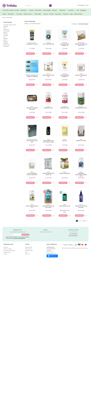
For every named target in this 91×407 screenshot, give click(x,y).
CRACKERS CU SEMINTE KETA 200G (32, 108)
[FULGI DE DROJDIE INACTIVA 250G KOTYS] (32, 163)
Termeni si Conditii (7, 249)
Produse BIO (6, 46)
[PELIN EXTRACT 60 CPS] (64, 196)
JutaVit (81, 73)
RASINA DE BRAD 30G (65, 173)
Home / (4, 17)
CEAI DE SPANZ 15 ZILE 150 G (32, 141)
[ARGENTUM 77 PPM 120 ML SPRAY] (81, 196)
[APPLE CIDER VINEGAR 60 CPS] (32, 196)
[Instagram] (48, 234)
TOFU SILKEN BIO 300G (48, 44)
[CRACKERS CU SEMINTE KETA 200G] (32, 98)
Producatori (65, 14)
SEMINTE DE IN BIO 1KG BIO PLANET (48, 206)
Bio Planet (48, 204)
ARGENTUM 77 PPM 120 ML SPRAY (81, 206)
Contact (5, 254)
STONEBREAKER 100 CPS (81, 108)
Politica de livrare (7, 252)
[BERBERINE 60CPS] (48, 98)
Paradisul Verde (81, 42)
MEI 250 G (64, 140)
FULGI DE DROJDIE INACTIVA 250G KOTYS (32, 174)
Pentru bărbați (6, 31)
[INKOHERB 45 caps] (64, 98)
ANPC (26, 252)
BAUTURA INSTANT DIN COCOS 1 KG (48, 174)
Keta (32, 106)
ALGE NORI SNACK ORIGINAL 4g (64, 44)
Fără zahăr (5, 43)
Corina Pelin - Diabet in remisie (9, 24)
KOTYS (81, 139)
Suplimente (5, 26)
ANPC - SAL (27, 254)
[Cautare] (50, 5)
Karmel (64, 139)
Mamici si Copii (6, 44)
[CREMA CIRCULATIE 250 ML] (48, 66)
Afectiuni (5, 32)
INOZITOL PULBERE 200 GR (81, 75)
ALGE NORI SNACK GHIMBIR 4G (64, 75)
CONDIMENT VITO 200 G (32, 44)
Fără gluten (5, 41)
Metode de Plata (28, 247)
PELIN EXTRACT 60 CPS (64, 206)
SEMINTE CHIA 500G (81, 140)
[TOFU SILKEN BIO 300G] (48, 35)
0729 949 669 (74, 233)
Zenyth (48, 106)
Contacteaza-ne (53, 255)
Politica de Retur (78, 14)
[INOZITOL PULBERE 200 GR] (81, 66)
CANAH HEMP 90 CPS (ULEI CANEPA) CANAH (48, 141)
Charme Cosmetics (32, 42)
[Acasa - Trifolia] (9, 5)
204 (84, 220)
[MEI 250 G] (64, 130)
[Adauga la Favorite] (36, 53)
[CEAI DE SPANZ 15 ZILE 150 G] (32, 131)
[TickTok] (45, 234)
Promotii (51, 14)
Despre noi (6, 247)
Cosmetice (5, 35)
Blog (71, 14)
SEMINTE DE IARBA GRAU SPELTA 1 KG (81, 44)
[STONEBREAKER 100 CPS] (81, 98)
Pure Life (81, 204)
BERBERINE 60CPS (48, 108)
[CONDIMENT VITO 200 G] (32, 35)
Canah (48, 139)
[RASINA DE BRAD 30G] (64, 164)
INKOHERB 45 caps (64, 108)
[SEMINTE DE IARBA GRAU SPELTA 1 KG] (81, 35)
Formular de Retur (29, 250)
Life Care (48, 73)
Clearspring (48, 42)
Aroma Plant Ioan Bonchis (32, 139)
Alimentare (5, 34)
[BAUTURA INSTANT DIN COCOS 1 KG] (48, 163)
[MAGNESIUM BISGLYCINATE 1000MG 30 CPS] (81, 163)
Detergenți (5, 38)
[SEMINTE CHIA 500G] (81, 130)
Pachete (5, 27)
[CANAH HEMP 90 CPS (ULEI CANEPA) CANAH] (48, 130)
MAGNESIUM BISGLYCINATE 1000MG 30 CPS (81, 175)
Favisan (64, 172)
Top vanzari (58, 14)
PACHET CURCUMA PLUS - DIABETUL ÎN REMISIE (32, 75)
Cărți (4, 37)
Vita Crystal (81, 106)
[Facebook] (43, 234)
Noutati (46, 14)
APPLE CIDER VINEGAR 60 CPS (32, 206)
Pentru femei (6, 29)
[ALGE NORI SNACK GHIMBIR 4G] (64, 66)
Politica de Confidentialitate (19, 238)
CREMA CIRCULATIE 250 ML (48, 75)
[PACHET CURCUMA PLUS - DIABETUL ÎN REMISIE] (32, 66)
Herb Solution (64, 106)
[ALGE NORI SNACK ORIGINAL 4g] (64, 35)
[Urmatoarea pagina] (86, 221)
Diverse (4, 40)
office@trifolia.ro (74, 235)
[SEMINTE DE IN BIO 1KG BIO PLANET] (48, 196)
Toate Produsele (9, 17)
